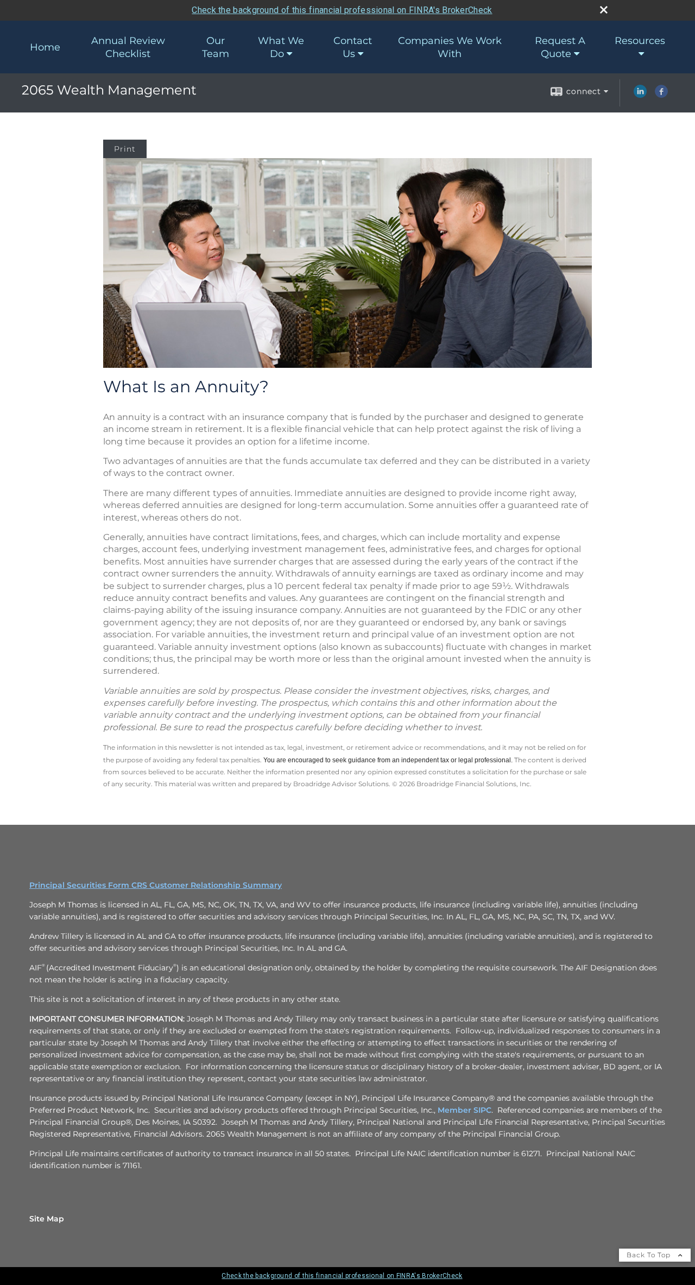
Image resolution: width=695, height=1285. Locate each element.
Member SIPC (464, 1110)
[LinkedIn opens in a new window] (640, 95)
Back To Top (650, 1255)
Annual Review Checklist (128, 47)
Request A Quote (560, 47)
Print (125, 149)
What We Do (281, 47)
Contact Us (352, 47)
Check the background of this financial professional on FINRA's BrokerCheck (342, 10)
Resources (640, 41)
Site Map (46, 1219)
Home (45, 47)
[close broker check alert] (603, 9)
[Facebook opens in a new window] (661, 95)
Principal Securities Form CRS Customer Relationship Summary (155, 885)
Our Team (215, 47)
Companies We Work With (450, 47)
